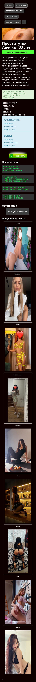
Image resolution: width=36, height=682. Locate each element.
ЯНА (18, 476)
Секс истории (11, 16)
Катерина (18, 274)
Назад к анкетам (17, 211)
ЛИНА (18, 324)
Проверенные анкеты (14, 11)
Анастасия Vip (18, 375)
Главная (9, 5)
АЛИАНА (18, 425)
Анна (18, 526)
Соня (18, 223)
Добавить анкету (12, 22)
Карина (18, 627)
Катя (18, 577)
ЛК (24, 22)
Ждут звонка (21, 5)
